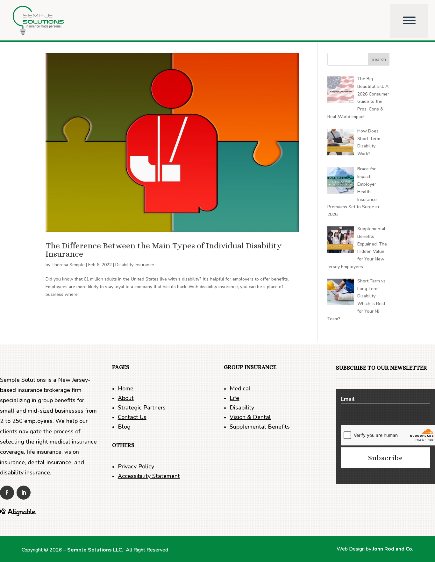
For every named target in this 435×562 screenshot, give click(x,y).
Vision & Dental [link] (250, 417)
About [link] (126, 398)
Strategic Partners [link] (142, 407)
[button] (378, 59)
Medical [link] (240, 388)
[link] (50, 21)
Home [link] (125, 388)
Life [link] (234, 398)
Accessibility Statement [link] (149, 476)
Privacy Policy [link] (136, 466)
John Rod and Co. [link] (393, 548)
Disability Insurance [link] (134, 265)
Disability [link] (242, 407)
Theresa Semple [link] (68, 265)
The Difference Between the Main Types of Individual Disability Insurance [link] (164, 250)
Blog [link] (124, 426)
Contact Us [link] (132, 417)
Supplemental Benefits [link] (260, 426)
